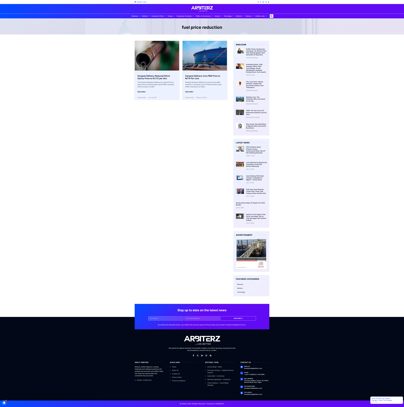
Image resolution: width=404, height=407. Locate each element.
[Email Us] (241, 367)
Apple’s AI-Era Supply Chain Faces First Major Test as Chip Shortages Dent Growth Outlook (256, 217)
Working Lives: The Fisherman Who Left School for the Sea (255, 99)
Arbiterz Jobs (260, 16)
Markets (145, 16)
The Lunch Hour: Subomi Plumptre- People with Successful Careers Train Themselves (254, 84)
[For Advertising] (241, 387)
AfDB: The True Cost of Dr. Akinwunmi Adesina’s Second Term (256, 112)
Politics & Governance (203, 16)
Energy (170, 16)
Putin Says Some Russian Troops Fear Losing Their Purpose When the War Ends (256, 191)
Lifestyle (238, 16)
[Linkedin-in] (263, 2)
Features (248, 16)
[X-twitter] (260, 2)
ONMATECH (220, 404)
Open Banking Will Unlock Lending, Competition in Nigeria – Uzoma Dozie (255, 178)
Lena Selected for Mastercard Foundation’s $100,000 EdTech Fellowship (256, 164)
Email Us (247, 366)
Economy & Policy (158, 16)
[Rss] (268, 2)
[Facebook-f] (258, 2)
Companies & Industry (184, 16)
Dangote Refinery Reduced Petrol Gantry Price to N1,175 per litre (154, 77)
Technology (228, 16)
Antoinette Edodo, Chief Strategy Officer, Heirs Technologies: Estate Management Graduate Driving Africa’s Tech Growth (256, 68)
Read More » (142, 92)
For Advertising (249, 386)
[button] (271, 16)
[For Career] (241, 393)
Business (135, 16)
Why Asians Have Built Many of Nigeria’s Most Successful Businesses (256, 126)
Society (217, 16)
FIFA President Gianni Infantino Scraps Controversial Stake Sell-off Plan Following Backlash (255, 150)
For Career (248, 392)
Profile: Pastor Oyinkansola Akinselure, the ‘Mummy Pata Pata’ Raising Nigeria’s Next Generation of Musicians (256, 52)
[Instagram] (266, 2)
